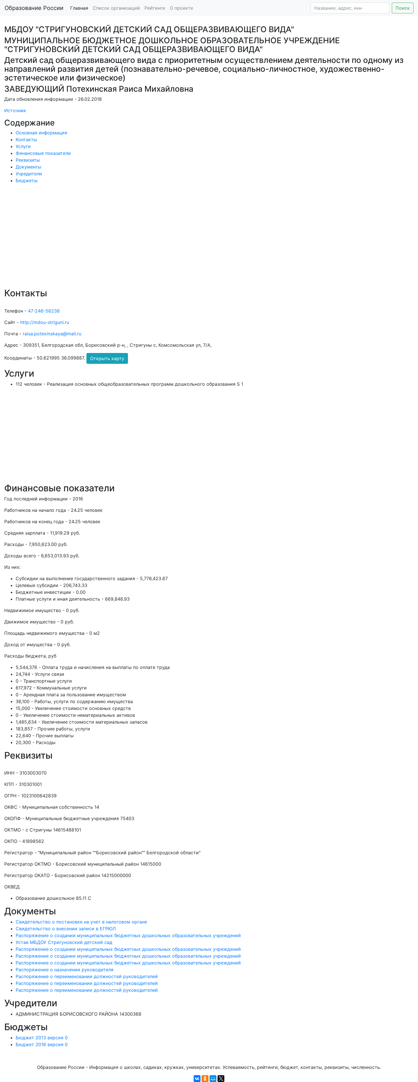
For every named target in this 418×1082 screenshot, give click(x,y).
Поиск (403, 8)
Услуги (23, 146)
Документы (28, 167)
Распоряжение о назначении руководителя (64, 969)
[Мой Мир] (213, 1078)
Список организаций (116, 8)
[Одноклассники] (205, 1078)
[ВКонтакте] (197, 1078)
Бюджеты (27, 180)
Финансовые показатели (43, 153)
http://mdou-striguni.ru (44, 322)
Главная (79, 8)
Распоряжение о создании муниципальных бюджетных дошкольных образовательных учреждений (128, 935)
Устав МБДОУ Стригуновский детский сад (64, 942)
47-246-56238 (44, 311)
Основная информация (41, 132)
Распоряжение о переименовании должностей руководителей (87, 976)
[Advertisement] (174, 240)
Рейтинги (154, 8)
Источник (15, 110)
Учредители (29, 173)
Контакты (26, 139)
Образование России (34, 8)
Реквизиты (28, 160)
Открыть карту (107, 358)
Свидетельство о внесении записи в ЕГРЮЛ (66, 928)
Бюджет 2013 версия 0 (42, 1037)
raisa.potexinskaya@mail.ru (52, 333)
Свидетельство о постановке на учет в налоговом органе (81, 922)
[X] (221, 1078)
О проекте (181, 8)
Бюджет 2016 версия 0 (42, 1044)
